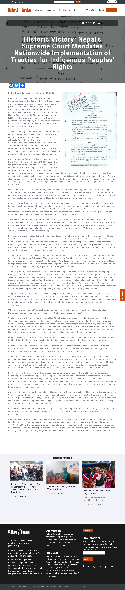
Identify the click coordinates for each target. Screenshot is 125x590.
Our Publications (64, 10)
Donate (111, 10)
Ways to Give (90, 10)
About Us (38, 10)
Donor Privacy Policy (60, 587)
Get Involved (78, 10)
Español (113, 2)
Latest (101, 10)
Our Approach (50, 10)
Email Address (89, 550)
